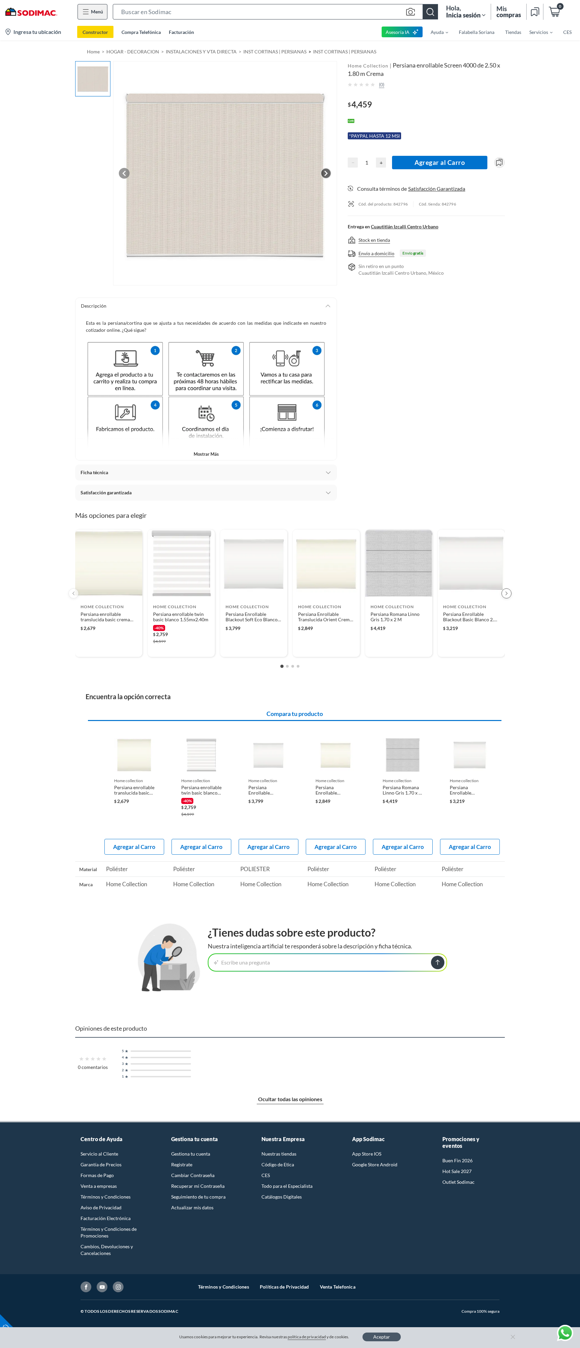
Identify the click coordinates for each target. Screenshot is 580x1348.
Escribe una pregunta (245, 962)
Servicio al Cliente (99, 1154)
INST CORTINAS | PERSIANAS (274, 51)
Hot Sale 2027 (457, 1171)
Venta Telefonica (337, 1287)
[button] (275, 12)
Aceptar (381, 1337)
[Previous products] (73, 593)
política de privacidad (307, 1336)
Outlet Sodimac (458, 1182)
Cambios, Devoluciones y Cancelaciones (107, 1250)
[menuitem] (435, 32)
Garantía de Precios (101, 1164)
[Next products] (506, 593)
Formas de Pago (97, 1175)
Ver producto (109, 647)
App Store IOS (366, 1154)
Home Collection (368, 66)
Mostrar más (206, 454)
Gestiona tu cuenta (190, 1154)
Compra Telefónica (141, 32)
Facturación (181, 32)
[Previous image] (124, 173)
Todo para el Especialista (286, 1186)
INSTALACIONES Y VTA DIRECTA (201, 51)
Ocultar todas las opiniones (290, 1099)
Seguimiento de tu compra (198, 1197)
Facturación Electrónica (106, 1218)
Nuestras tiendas (278, 1154)
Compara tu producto (295, 713)
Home (93, 51)
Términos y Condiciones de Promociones (109, 1232)
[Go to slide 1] (282, 666)
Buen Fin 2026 (457, 1160)
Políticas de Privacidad (284, 1287)
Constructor (95, 32)
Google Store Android (374, 1164)
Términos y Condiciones (106, 1197)
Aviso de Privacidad (101, 1207)
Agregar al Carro (440, 162)
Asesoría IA (397, 32)
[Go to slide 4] (298, 666)
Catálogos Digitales (281, 1197)
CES (265, 1175)
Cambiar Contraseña (192, 1175)
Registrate (181, 1164)
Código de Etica (277, 1164)
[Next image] (326, 173)
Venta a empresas (99, 1186)
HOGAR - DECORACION (132, 51)
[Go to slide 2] (287, 666)
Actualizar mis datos (192, 1207)
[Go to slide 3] (292, 666)
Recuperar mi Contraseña (198, 1186)
